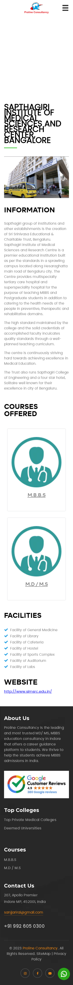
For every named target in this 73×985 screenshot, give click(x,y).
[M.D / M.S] (36, 575)
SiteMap (43, 954)
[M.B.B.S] (36, 486)
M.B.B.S (37, 495)
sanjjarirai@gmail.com (23, 912)
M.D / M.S (36, 584)
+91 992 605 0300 (24, 926)
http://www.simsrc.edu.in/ (28, 692)
